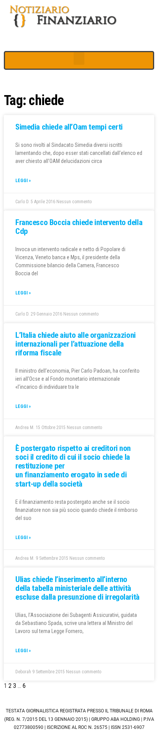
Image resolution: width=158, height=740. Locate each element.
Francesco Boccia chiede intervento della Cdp (78, 227)
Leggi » (23, 180)
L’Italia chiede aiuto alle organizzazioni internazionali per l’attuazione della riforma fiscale (75, 344)
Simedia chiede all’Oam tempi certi (69, 127)
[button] (79, 58)
